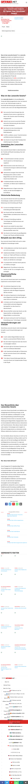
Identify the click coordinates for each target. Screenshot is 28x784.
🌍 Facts (15, 706)
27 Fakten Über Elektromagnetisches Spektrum (17, 542)
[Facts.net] (9, 1)
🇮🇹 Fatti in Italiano (15, 716)
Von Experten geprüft (18, 17)
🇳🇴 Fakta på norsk (15, 729)
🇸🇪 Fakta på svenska (15, 726)
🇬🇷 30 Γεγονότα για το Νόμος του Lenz (15, 693)
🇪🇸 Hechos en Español (15, 713)
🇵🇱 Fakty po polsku (15, 762)
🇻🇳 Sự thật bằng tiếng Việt (15, 775)
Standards (17, 480)
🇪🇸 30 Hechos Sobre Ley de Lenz (15, 697)
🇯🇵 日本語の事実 (15, 749)
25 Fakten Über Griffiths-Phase (13, 525)
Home (5, 8)
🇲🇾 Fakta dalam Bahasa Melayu (15, 755)
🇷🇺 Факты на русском (15, 768)
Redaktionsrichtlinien (18, 18)
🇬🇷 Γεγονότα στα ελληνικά (15, 739)
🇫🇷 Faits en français (15, 710)
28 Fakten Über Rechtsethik (20, 608)
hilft (15, 78)
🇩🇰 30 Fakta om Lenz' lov (15, 690)
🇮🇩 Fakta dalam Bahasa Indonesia (15, 745)
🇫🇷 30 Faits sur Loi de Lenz (15, 703)
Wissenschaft (12, 8)
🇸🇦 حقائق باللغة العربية (15, 736)
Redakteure (4, 487)
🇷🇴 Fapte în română (15, 765)
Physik (21, 8)
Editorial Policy (7, 685)
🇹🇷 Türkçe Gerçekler (15, 778)
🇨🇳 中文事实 (15, 781)
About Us (7, 682)
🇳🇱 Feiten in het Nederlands (15, 759)
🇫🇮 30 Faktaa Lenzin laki (15, 700)
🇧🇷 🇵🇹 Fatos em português (15, 719)
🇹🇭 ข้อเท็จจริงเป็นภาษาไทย (15, 772)
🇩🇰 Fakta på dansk (15, 723)
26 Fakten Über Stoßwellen (12, 537)
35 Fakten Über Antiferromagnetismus (15, 520)
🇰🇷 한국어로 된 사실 (15, 752)
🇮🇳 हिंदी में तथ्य (15, 742)
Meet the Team (7, 688)
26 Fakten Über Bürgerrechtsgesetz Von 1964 (6, 669)
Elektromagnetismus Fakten (8, 31)
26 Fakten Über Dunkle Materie (13, 531)
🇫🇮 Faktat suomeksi (15, 732)
